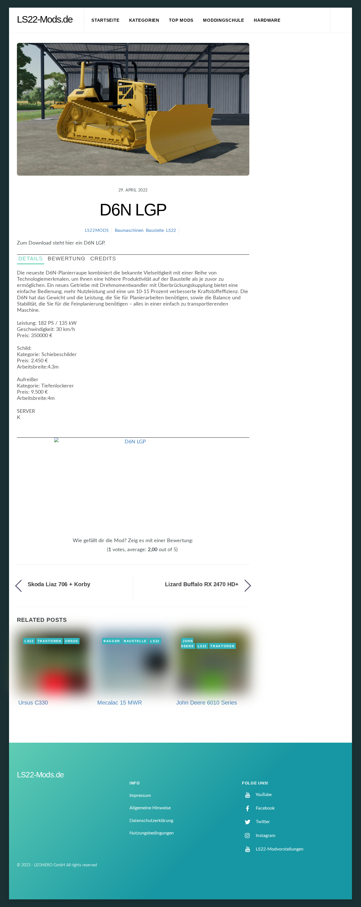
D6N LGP (133, 209)
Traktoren (49, 641)
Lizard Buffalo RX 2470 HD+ (201, 584)
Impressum (140, 795)
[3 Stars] (97, 552)
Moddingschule (223, 20)
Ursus (71, 641)
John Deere (187, 643)
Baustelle (155, 230)
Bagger (112, 641)
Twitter (262, 821)
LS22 (171, 230)
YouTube (263, 794)
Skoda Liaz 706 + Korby (59, 584)
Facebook (265, 808)
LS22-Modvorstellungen (279, 849)
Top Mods (181, 20)
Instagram (265, 835)
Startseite (105, 20)
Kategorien (144, 20)
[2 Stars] (93, 552)
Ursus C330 (33, 702)
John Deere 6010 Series (206, 702)
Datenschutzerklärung (151, 820)
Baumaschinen (129, 230)
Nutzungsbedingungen (151, 833)
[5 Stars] (103, 552)
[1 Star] (90, 552)
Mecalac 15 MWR (119, 702)
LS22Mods (97, 230)
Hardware (267, 20)
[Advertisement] (305, 136)
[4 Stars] (100, 552)
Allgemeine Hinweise (150, 808)
